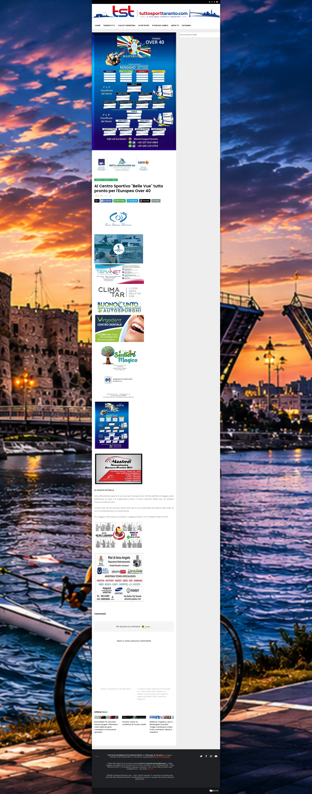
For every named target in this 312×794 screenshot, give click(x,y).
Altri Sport (143, 25)
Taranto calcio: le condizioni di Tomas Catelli (134, 723)
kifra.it (150, 769)
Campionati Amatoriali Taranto (106, 180)
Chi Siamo (186, 25)
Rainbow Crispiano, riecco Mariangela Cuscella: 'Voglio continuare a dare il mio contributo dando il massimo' (161, 727)
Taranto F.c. (109, 25)
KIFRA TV (175, 25)
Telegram (133, 201)
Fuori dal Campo (160, 25)
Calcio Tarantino (126, 25)
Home (97, 25)
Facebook (107, 201)
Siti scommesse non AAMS (188, 35)
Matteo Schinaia (162, 757)
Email (157, 201)
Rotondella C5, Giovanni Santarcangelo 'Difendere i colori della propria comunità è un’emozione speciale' (106, 727)
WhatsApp (120, 201)
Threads (146, 201)
